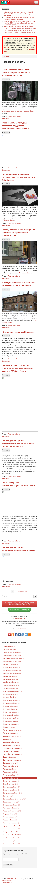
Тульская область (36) (10, 820)
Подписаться (8, 864)
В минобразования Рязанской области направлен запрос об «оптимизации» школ (16, 72)
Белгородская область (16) (12, 661)
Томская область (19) (10, 817)
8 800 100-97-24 (19, 618)
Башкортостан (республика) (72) (13, 658)
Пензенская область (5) (11, 766)
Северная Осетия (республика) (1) (14, 799)
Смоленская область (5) (11, 802)
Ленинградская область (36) (12, 730)
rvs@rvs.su (22, 629)
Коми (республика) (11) (10, 709)
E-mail (5, 857)
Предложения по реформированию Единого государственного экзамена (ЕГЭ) (19, 18)
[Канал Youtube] (9, 634)
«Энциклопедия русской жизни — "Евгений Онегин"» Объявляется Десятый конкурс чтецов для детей (20, 14)
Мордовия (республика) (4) (12, 736)
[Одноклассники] (12, 634)
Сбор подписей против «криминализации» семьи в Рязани (18, 549)
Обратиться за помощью (19, 609)
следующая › (22, 591)
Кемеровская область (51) (11, 703)
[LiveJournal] (22, 634)
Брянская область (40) (10, 664)
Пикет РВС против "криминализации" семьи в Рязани (18, 484)
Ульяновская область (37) (11, 829)
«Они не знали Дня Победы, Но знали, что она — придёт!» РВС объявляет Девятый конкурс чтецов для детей (20, 23)
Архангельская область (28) (12, 652)
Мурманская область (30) (11, 745)
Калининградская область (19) (13, 691)
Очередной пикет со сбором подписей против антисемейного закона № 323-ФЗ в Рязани (17, 368)
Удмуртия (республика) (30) (12, 826)
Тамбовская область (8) (11, 808)
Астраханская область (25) (12, 655)
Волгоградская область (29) (12, 673)
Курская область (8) (9, 727)
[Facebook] (16, 634)
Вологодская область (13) (11, 676)
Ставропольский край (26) (11, 805)
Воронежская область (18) (11, 679)
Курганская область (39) (11, 724)
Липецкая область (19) (10, 733)
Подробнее (6, 118)
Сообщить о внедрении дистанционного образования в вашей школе (19, 604)
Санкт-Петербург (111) (10, 784)
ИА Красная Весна (8, 220)
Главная (6, 56)
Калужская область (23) (10, 694)
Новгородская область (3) (11, 751)
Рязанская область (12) (10, 778)
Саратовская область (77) (11, 787)
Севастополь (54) (9, 796)
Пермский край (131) (10, 769)
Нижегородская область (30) (12, 748)
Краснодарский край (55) (11, 715)
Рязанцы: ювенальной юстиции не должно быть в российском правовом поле (18, 232)
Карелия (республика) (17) (11, 700)
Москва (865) (7, 739)
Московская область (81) (11, 742)
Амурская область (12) (10, 649)
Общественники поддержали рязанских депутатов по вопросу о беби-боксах (18, 177)
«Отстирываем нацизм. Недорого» (18, 331)
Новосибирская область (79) (12, 754)
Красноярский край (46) (11, 718)
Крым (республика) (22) (10, 721)
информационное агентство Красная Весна (18, 111)
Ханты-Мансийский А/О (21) (12, 835)
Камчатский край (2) (9, 697)
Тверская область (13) (10, 814)
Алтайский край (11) (9, 646)
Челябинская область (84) (11, 838)
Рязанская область (14, 116)
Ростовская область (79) (11, 775)
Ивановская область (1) (11, 685)
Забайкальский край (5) (11, 682)
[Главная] (5, 2)
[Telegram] (26, 634)
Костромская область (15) (11, 712)
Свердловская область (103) (12, 793)
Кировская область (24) (10, 706)
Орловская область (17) (11, 763)
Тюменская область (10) (11, 823)
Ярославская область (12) (11, 844)
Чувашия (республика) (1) (11, 841)
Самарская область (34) (11, 781)
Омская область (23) (9, 757)
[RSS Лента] (29, 634)
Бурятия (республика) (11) (11, 667)
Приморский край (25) (10, 772)
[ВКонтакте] (19, 634)
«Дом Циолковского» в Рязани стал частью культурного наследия (18, 284)
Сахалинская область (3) (11, 790)
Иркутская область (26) (10, 688)
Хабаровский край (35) (10, 832)
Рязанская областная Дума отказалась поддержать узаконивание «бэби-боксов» (16, 125)
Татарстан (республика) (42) (12, 811)
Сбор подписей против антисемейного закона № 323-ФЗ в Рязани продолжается (18, 443)
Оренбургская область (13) (12, 760)
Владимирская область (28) (12, 670)
